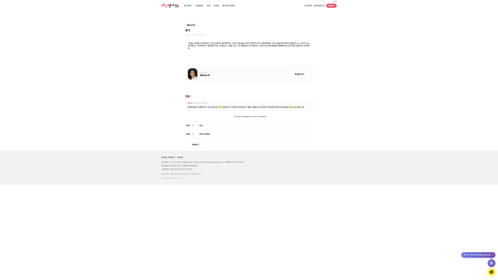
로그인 (335, 1)
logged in (247, 116)
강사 (208, 5)
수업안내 (199, 5)
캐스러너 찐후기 (228, 5)
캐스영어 (188, 5)
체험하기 (331, 6)
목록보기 (195, 145)
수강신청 (308, 5)
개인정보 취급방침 (167, 157)
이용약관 (180, 157)
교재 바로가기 (319, 5)
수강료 (216, 5)
